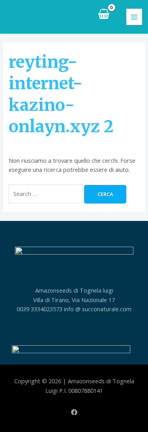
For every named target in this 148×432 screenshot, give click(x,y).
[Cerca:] (46, 194)
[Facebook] (74, 412)
